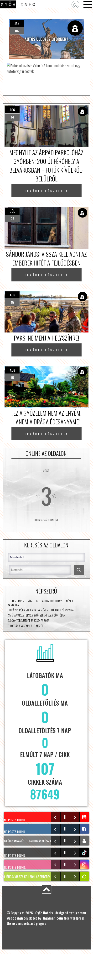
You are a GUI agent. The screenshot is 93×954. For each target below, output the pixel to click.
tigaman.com (53, 918)
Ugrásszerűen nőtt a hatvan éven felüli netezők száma (41, 610)
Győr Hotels (44, 912)
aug (12, 294)
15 (12, 302)
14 (12, 116)
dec (12, 109)
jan (17, 23)
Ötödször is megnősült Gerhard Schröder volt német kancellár (40, 603)
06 (12, 218)
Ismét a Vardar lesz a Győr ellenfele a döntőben (36, 615)
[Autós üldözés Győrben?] (25, 65)
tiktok (85, 852)
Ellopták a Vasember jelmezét (25, 626)
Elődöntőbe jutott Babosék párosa (28, 620)
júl (12, 211)
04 (17, 30)
